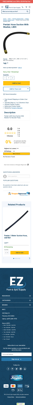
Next (29, 258)
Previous (3, 258)
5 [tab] (19, 258)
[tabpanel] (16, 232)
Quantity (6, 75)
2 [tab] (15, 258)
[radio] (23, 128)
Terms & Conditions (21, 397)
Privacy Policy (10, 397)
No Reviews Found (9, 157)
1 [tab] (13, 258)
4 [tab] (18, 258)
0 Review (12, 136)
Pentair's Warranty (16, 108)
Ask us (20, 67)
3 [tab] (16, 258)
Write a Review (16, 153)
